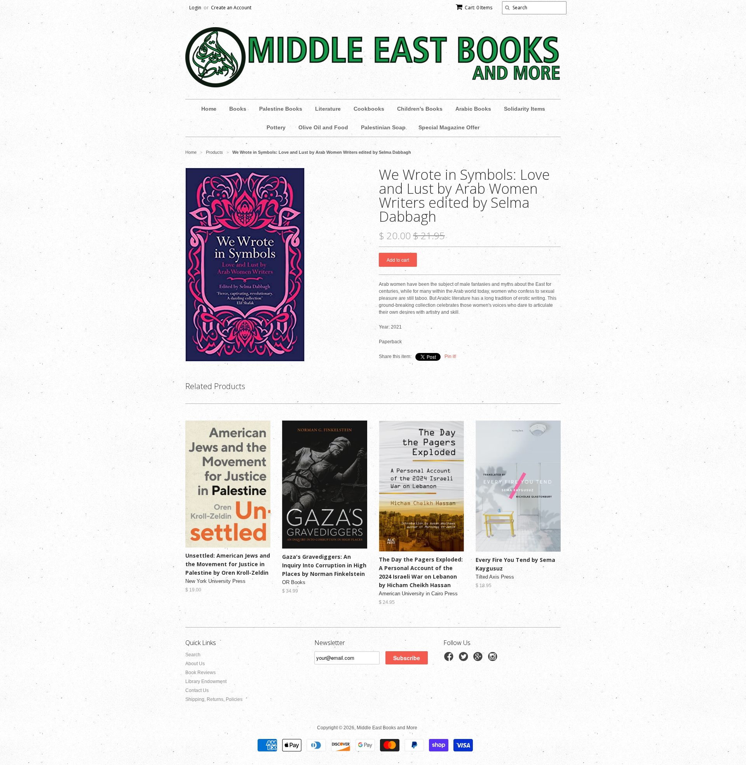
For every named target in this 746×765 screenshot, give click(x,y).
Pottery (276, 127)
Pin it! (450, 356)
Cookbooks (369, 109)
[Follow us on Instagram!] (494, 659)
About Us (195, 663)
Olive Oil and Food (323, 127)
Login (195, 7)
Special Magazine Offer (448, 127)
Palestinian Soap (383, 127)
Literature (328, 109)
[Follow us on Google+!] (479, 659)
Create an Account (231, 7)
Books (237, 109)
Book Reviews (200, 672)
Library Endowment (206, 681)
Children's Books (420, 109)
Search (192, 654)
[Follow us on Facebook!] (450, 659)
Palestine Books (280, 109)
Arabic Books (473, 109)
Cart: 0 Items (478, 7)
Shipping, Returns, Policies (213, 699)
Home (208, 109)
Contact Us (197, 690)
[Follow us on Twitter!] (465, 659)
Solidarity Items (524, 109)
